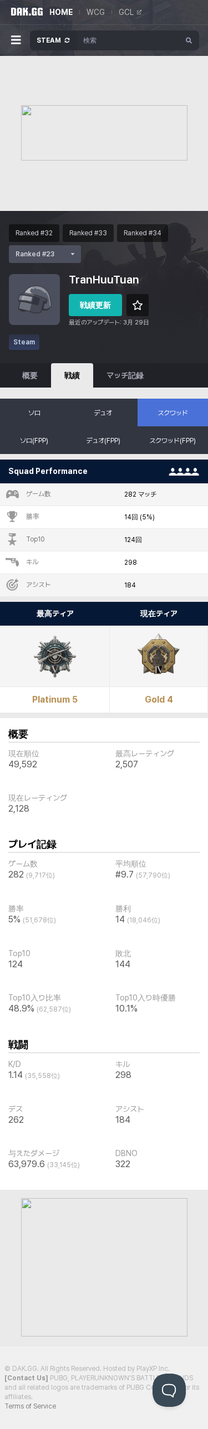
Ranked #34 (142, 233)
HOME (61, 12)
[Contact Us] (26, 1378)
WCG (96, 12)
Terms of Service (30, 1406)
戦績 (72, 375)
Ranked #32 (34, 233)
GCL (126, 12)
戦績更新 (95, 305)
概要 (30, 375)
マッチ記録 (125, 375)
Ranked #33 (88, 233)
